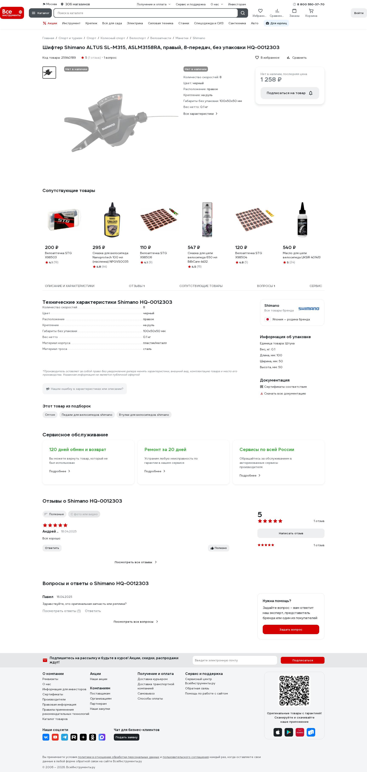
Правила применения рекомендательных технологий (65, 712)
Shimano (271, 306)
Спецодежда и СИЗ (208, 23)
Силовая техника (160, 23)
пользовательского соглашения (186, 757)
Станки (183, 23)
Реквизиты (50, 679)
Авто (254, 23)
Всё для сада (112, 23)
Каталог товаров (55, 719)
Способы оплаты (150, 698)
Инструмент (71, 23)
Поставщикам (100, 693)
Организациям (101, 698)
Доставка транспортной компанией (156, 686)
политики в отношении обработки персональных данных (118, 757)
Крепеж (91, 23)
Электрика (135, 23)
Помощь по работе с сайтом (206, 693)
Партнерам (98, 704)
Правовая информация (59, 704)
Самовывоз (146, 693)
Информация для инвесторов (64, 689)
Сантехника (237, 23)
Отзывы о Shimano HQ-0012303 (82, 501)
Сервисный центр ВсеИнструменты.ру (200, 681)
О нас (46, 684)
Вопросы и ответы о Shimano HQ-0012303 (95, 583)
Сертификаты (52, 694)
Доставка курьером (153, 679)
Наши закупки (100, 709)
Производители (54, 699)
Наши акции (98, 679)
